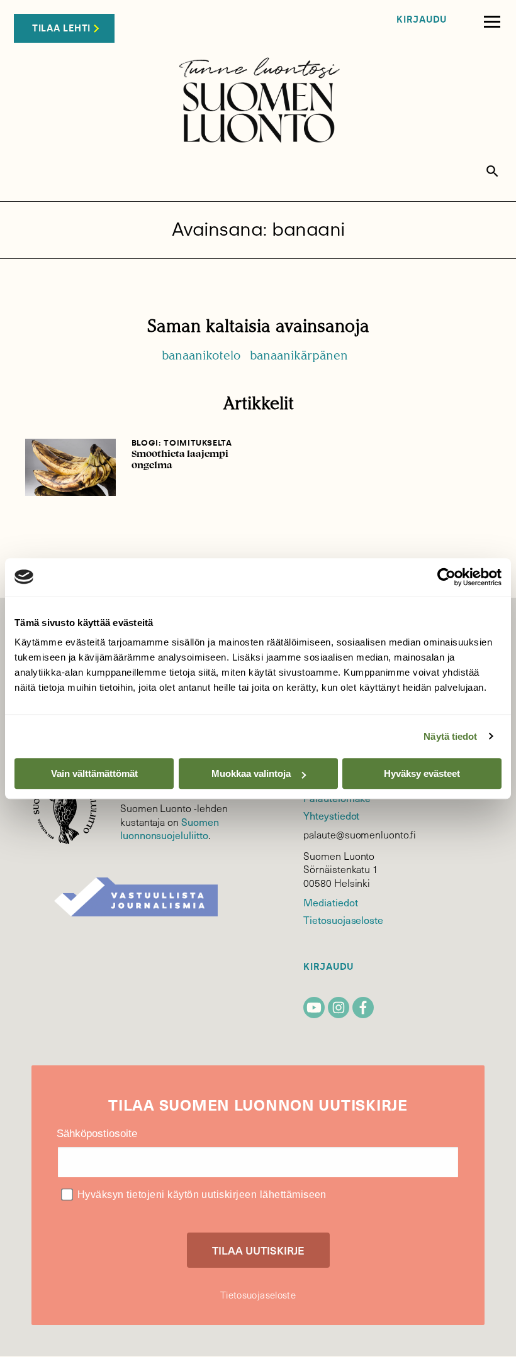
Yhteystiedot (331, 815)
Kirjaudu (421, 19)
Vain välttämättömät (94, 773)
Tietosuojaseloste (343, 919)
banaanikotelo (201, 355)
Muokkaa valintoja (251, 773)
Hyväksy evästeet (422, 773)
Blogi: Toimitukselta (182, 443)
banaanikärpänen (299, 355)
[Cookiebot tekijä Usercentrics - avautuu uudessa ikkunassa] (446, 577)
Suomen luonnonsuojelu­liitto (169, 828)
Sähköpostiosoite (97, 1134)
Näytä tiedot (450, 736)
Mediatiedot (330, 901)
